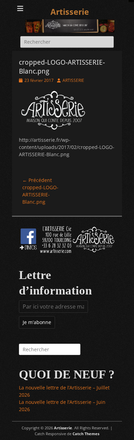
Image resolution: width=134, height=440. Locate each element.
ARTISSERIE (73, 80)
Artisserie (70, 12)
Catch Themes (85, 433)
